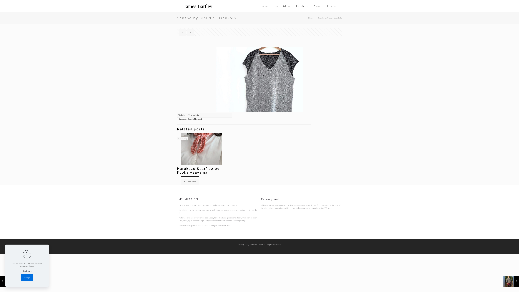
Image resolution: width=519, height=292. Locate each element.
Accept (27, 278)
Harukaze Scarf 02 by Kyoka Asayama (198, 170)
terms (292, 208)
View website (193, 115)
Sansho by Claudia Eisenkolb (190, 119)
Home (310, 18)
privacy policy (304, 208)
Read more (27, 271)
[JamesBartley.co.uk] (198, 6)
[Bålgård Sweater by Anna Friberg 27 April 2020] (511, 281)
